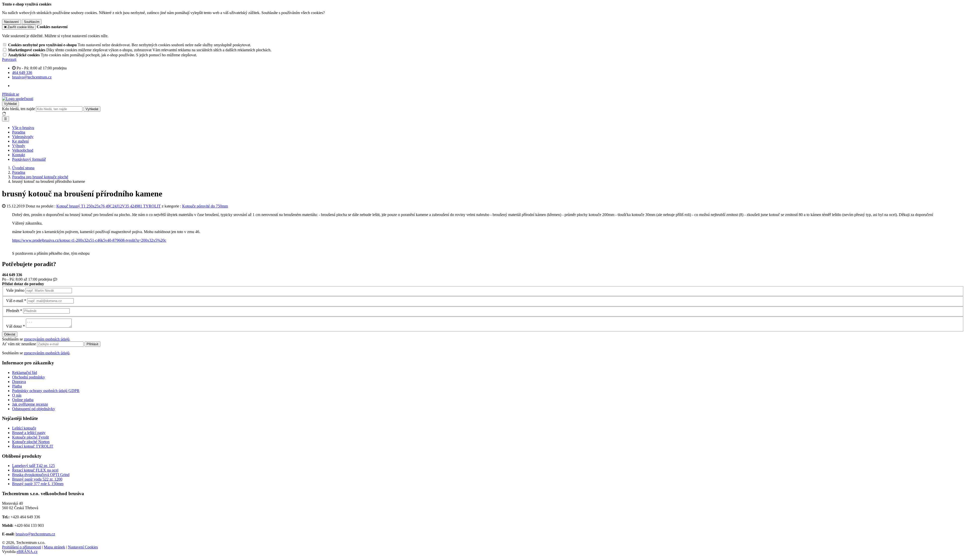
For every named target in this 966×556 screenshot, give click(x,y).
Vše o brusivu (23, 127)
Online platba (22, 400)
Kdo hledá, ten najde (18, 109)
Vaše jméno (15, 290)
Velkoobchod (22, 150)
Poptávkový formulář (29, 159)
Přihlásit (92, 344)
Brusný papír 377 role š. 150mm (37, 484)
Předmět (12, 311)
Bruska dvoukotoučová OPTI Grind (40, 475)
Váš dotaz (14, 326)
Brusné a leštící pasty (29, 433)
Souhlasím (31, 22)
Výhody (18, 146)
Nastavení (11, 22)
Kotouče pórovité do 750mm (205, 206)
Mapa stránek (54, 547)
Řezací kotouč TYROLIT (32, 446)
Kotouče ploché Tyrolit (30, 437)
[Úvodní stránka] (17, 99)
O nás (16, 395)
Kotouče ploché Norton (31, 442)
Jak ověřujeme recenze (30, 404)
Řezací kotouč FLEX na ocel (35, 470)
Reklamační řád (24, 372)
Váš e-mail (14, 300)
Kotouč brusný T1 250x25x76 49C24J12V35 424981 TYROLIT (108, 206)
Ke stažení (20, 141)
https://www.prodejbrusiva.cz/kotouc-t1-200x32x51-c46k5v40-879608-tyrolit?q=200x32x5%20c (89, 240)
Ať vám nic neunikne (19, 344)
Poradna (18, 132)
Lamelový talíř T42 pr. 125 (33, 465)
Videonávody (22, 137)
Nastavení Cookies (83, 547)
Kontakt (18, 155)
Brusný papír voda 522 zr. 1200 (37, 479)
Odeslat (9, 334)
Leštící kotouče (24, 428)
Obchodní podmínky (28, 377)
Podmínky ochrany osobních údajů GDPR (45, 391)
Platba (17, 386)
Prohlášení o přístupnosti (21, 547)
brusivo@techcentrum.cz (35, 534)
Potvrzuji (9, 59)
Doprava (19, 381)
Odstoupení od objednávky (33, 409)
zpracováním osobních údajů (46, 339)
